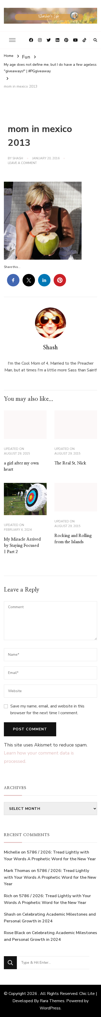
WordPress (50, 1008)
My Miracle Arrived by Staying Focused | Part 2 (22, 545)
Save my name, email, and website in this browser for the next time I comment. (47, 709)
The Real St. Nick (70, 463)
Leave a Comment (22, 163)
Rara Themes (52, 1001)
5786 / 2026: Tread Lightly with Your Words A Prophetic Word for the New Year (50, 877)
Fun (26, 57)
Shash (17, 158)
